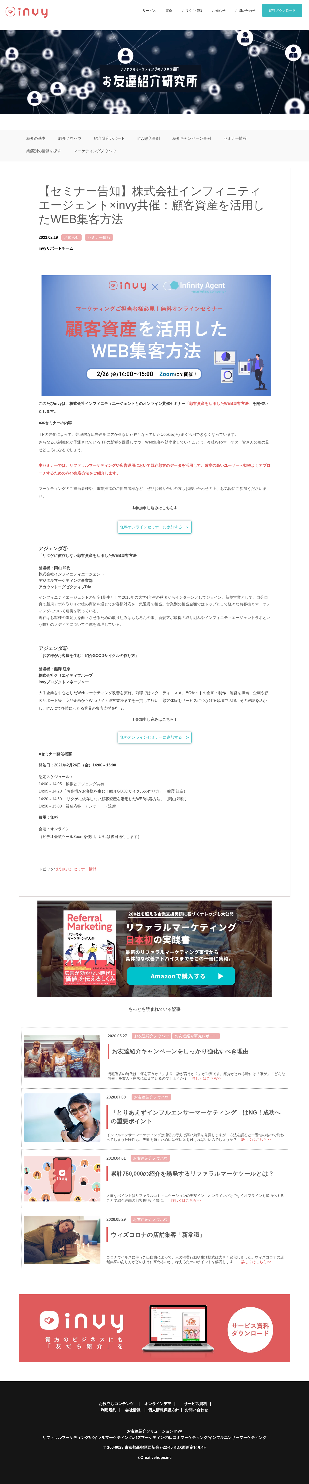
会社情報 (134, 1410)
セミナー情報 (99, 237)
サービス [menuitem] (149, 11)
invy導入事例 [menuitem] (148, 138)
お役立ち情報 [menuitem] (192, 11)
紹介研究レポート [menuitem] (109, 138)
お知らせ (71, 237)
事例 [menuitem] (169, 11)
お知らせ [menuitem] (218, 11)
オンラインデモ (157, 1404)
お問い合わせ (196, 1410)
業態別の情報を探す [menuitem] (43, 151)
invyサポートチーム (56, 248)
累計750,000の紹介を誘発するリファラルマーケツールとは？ (192, 1173)
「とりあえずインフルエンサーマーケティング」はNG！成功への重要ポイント (196, 1116)
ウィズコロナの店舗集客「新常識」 (158, 1234)
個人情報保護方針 (163, 1410)
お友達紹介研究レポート (196, 1036)
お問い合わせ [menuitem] (245, 11)
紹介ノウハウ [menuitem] (69, 138)
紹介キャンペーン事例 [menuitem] (191, 138)
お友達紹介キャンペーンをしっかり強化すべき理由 (180, 1051)
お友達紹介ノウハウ (151, 1036)
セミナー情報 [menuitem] (235, 138)
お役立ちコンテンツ (119, 1404)
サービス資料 (195, 1404)
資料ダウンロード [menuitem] (282, 10)
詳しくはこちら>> (207, 1078)
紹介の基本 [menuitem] (36, 138)
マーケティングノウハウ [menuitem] (95, 151)
